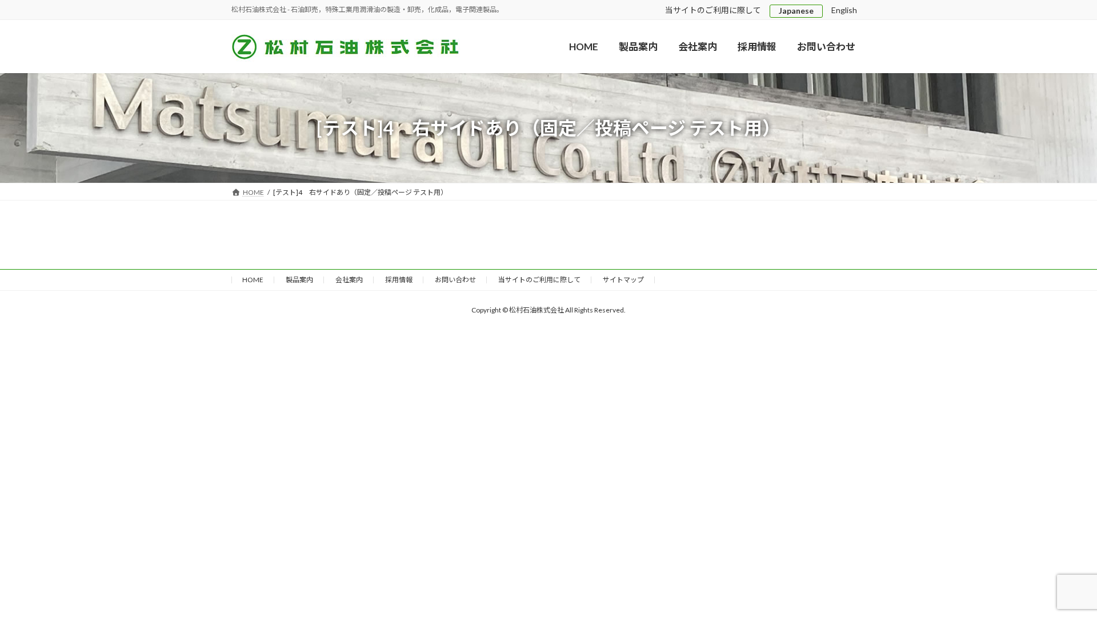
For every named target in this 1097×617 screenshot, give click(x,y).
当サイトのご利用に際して (713, 10)
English (844, 10)
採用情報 (399, 279)
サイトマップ (623, 279)
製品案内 (299, 279)
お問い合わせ (455, 279)
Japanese (796, 10)
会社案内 (349, 279)
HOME (252, 279)
